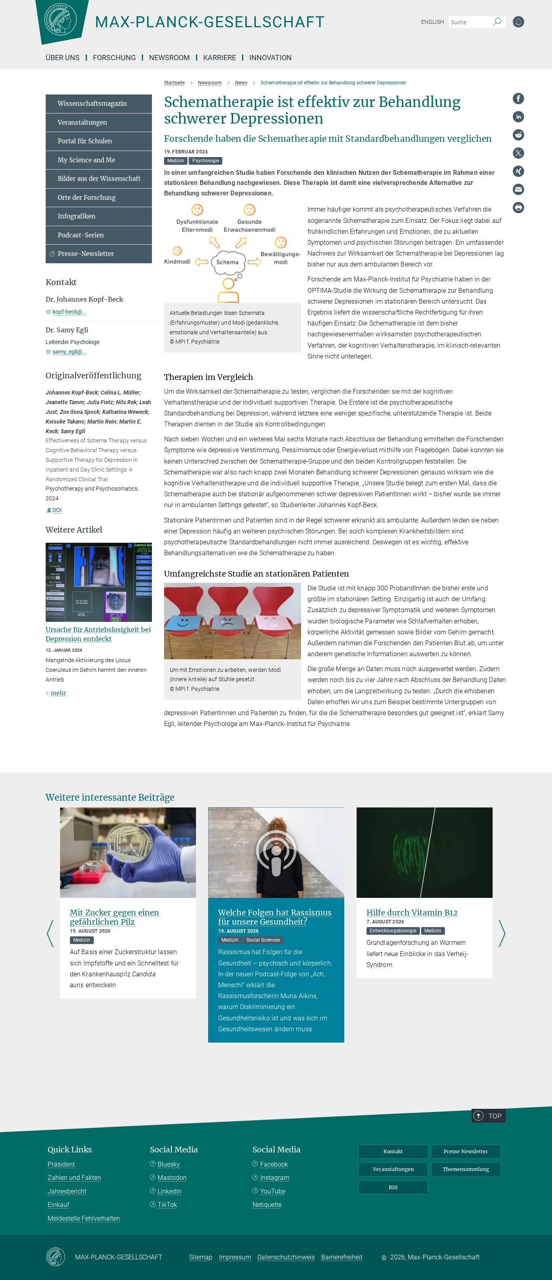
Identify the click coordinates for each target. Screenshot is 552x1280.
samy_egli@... (70, 351)
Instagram (274, 1177)
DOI (57, 510)
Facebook (274, 1164)
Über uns (63, 58)
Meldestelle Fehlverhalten (84, 1218)
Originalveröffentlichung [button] (93, 375)
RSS (393, 1187)
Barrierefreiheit (341, 1257)
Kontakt (393, 1151)
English (432, 22)
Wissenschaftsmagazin (92, 103)
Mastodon (172, 1177)
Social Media (174, 1149)
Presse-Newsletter (86, 254)
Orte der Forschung (87, 197)
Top (495, 1116)
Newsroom (169, 58)
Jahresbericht (67, 1191)
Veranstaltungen (82, 122)
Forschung (114, 58)
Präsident (61, 1164)
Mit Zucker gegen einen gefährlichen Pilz (114, 917)
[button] (294, 297)
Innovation (270, 58)
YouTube (272, 1191)
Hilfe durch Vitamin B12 (412, 912)
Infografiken (76, 216)
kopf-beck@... (70, 311)
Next (502, 934)
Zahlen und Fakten (74, 1177)
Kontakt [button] (61, 282)
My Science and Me (86, 160)
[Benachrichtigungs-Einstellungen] (518, 21)
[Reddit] (518, 135)
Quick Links (70, 1149)
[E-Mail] (518, 189)
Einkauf (58, 1205)
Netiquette (267, 1205)
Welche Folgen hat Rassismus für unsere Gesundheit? (275, 917)
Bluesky (169, 1164)
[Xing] (518, 171)
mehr (58, 693)
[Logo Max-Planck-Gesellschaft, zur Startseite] (179, 28)
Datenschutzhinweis (286, 1257)
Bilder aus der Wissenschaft (99, 179)
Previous (50, 934)
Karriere (219, 58)
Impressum (235, 1257)
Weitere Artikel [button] (74, 530)
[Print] (518, 207)
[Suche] (497, 22)
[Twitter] (518, 153)
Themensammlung (466, 1169)
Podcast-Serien (81, 235)
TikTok (167, 1205)
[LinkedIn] (518, 117)
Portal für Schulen (85, 141)
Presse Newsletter (466, 1151)
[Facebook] (518, 98)
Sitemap (201, 1257)
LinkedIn (169, 1191)
